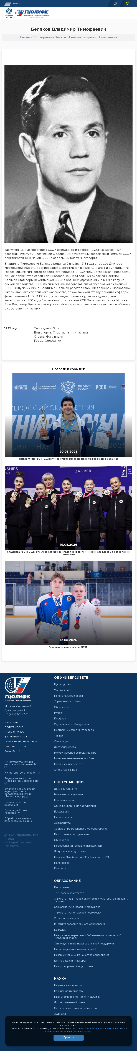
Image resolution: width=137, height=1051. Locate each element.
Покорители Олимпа (50, 37)
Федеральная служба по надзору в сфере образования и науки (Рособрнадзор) (19, 793)
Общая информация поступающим (75, 806)
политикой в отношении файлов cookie (68, 1032)
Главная (26, 37)
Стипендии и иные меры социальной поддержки (84, 944)
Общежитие (62, 707)
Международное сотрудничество (75, 753)
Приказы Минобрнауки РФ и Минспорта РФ (81, 857)
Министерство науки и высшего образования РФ (20, 763)
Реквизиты (11, 722)
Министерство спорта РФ (21, 773)
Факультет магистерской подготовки (77, 913)
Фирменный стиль (16, 737)
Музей (58, 713)
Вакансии (11, 751)
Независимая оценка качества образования (81, 955)
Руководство (62, 685)
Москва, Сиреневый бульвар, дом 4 (18, 708)
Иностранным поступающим (71, 834)
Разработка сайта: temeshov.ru (18, 844)
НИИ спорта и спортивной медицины (77, 997)
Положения (61, 863)
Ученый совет (63, 690)
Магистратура (63, 817)
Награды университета (68, 764)
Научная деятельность (68, 991)
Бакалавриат (62, 812)
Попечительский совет (68, 696)
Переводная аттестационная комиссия (78, 846)
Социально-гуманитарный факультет (77, 907)
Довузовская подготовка (70, 852)
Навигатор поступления (69, 795)
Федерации (61, 741)
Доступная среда (65, 747)
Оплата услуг (13, 727)
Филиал (59, 736)
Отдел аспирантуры (66, 918)
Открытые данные (65, 770)
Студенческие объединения (71, 724)
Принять (68, 1038)
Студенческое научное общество (75, 1008)
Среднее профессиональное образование (81, 829)
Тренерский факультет (69, 893)
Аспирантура (62, 823)
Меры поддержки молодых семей (75, 949)
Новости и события (68, 369)
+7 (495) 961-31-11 (16, 714)
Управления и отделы (67, 702)
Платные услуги (15, 746)
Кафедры (60, 930)
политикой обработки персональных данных (97, 1029)
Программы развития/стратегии (74, 730)
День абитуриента (65, 789)
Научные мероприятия (68, 985)
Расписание (61, 887)
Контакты (60, 869)
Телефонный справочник (20, 742)
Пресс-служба (14, 732)
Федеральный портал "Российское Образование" (21, 779)
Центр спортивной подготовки (73, 966)
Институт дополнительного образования (79, 924)
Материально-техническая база (74, 759)
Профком (60, 719)
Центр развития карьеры (70, 961)
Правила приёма (64, 800)
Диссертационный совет (69, 1003)
